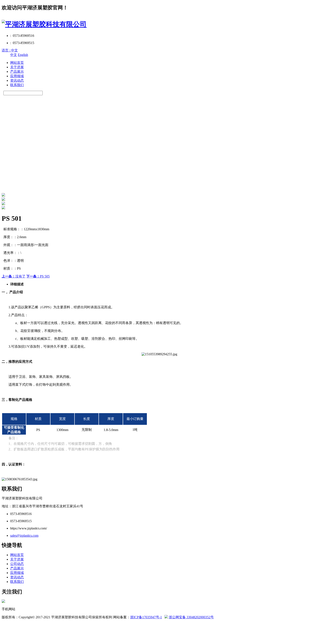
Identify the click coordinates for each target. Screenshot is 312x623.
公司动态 (17, 564)
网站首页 (17, 62)
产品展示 (17, 71)
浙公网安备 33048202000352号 (191, 617)
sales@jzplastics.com (24, 535)
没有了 (13, 276)
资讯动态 (17, 80)
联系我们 (17, 85)
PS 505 (38, 276)
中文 (13, 55)
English (23, 55)
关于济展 (17, 67)
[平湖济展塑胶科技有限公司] (44, 24)
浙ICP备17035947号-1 (146, 617)
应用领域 (17, 76)
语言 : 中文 (10, 50)
